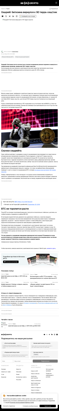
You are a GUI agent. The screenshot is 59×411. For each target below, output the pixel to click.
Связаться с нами (5, 371)
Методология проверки (49, 370)
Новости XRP (34, 371)
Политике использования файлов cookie (22, 402)
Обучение (18, 371)
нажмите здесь (51, 248)
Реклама (3, 369)
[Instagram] (16, 16)
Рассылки (18, 379)
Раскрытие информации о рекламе (50, 375)
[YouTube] (2, 16)
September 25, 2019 (34, 204)
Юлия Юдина (15, 51)
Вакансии (3, 377)
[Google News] (57, 334)
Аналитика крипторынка (34, 377)
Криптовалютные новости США (35, 384)
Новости (3, 8)
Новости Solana (35, 390)
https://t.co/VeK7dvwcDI (25, 202)
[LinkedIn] (13, 16)
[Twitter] (6, 16)
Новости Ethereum (36, 380)
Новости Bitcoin (35, 373)
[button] (15, 345)
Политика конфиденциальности (47, 303)
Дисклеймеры (7, 305)
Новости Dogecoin (36, 387)
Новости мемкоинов (36, 392)
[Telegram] (9, 16)
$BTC (16, 202)
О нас (2, 374)
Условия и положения (30, 303)
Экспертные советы (21, 377)
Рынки (8, 8)
